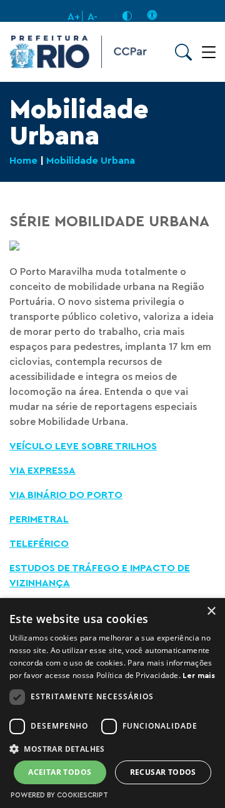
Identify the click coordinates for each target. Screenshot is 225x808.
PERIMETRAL (39, 519)
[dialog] (112, 703)
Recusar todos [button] (163, 772)
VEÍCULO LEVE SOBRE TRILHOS (83, 446)
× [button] (211, 611)
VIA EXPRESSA (42, 471)
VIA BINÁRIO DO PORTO (65, 495)
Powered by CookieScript (59, 795)
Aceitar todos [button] (59, 772)
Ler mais (198, 675)
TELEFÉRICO (39, 544)
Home (23, 161)
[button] (112, 748)
